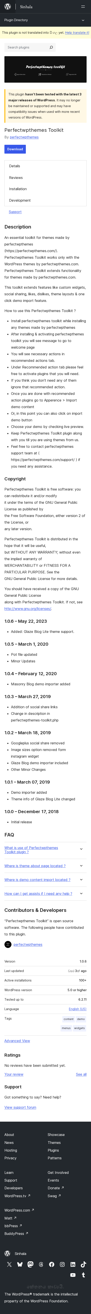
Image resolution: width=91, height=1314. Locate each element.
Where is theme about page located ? (35, 866)
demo (81, 1019)
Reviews (16, 177)
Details (14, 166)
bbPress (13, 1226)
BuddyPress (16, 1233)
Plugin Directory (16, 20)
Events (53, 1180)
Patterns (55, 1158)
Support (15, 212)
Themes (54, 1142)
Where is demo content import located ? (37, 880)
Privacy (10, 1158)
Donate (56, 1188)
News (9, 1142)
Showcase (56, 1134)
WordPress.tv (17, 1196)
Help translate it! (77, 32)
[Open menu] (84, 6)
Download (15, 149)
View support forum (20, 1107)
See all (81, 1074)
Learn (8, 1172)
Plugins (53, 1150)
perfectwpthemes (24, 137)
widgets (79, 1028)
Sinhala (20, 1253)
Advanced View (17, 1041)
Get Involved (58, 1172)
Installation (18, 189)
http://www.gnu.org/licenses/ (27, 608)
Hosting (10, 1150)
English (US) (78, 1009)
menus (66, 1028)
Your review (13, 1074)
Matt (10, 1218)
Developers (13, 1188)
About (9, 1134)
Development (20, 200)
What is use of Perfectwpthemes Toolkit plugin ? (31, 850)
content (69, 1019)
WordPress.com (19, 1210)
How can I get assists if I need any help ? (38, 894)
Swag (54, 1196)
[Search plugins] (51, 47)
